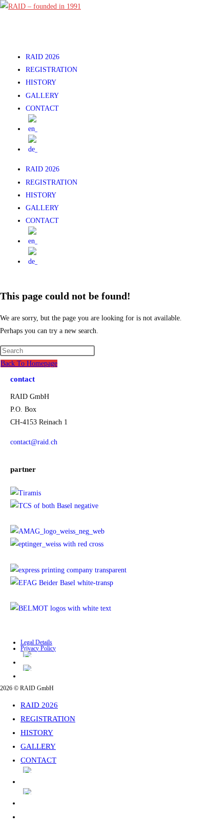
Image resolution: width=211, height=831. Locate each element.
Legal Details (36, 642)
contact (22, 379)
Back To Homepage (29, 363)
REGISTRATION (51, 69)
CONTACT (42, 108)
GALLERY (42, 95)
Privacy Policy (38, 648)
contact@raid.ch (33, 442)
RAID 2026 (42, 57)
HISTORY (41, 82)
